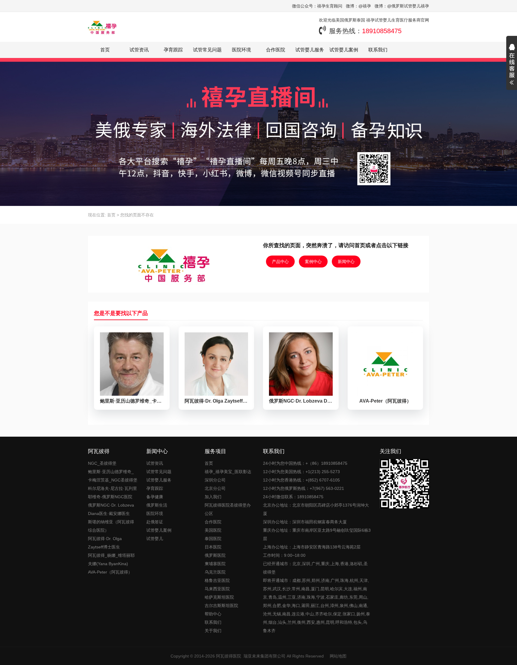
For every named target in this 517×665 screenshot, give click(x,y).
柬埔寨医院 (215, 563)
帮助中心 (213, 614)
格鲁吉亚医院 (217, 580)
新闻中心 (346, 261)
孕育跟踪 (173, 49)
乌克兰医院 (215, 572)
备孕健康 (154, 496)
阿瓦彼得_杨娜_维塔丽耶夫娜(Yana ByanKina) (111, 559)
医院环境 (241, 49)
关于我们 (213, 630)
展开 (511, 65)
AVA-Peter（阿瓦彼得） (110, 572)
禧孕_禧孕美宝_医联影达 (228, 471)
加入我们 (213, 496)
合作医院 (275, 49)
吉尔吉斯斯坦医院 (221, 605)
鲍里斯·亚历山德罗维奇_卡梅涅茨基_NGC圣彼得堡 (112, 475)
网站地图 (338, 656)
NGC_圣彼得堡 (102, 463)
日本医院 (213, 547)
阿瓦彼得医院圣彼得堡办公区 (228, 509)
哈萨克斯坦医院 (219, 597)
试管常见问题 (207, 49)
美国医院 (213, 530)
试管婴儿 (154, 538)
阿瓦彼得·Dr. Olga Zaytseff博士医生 (105, 542)
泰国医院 (213, 538)
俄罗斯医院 (215, 555)
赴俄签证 (154, 521)
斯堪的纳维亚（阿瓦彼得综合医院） (111, 526)
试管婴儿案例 (343, 49)
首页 (105, 49)
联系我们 (377, 49)
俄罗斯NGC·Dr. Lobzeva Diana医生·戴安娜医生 (111, 509)
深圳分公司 (215, 480)
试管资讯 (139, 49)
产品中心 (280, 261)
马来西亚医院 (217, 588)
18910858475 (382, 31)
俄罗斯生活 (156, 505)
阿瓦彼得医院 (228, 656)
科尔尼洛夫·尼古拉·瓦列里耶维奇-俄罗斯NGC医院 (112, 492)
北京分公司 (215, 488)
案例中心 (313, 261)
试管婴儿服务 (309, 49)
